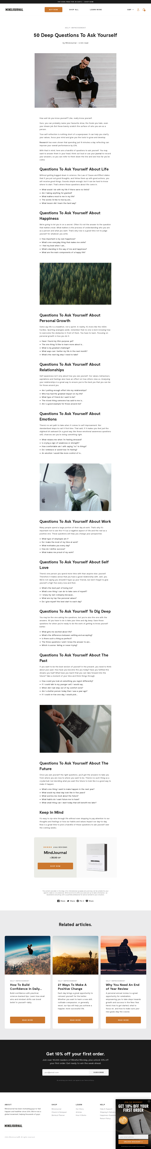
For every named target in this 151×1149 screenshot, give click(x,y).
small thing (52, 802)
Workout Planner (58, 1115)
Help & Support (106, 1109)
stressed (77, 439)
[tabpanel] (27, 982)
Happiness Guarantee (108, 1115)
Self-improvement (75, 28)
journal (99, 153)
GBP (129, 10)
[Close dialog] (149, 1101)
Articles (79, 1112)
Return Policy (105, 1118)
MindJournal (56, 1109)
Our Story (80, 1109)
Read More (27, 1020)
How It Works (81, 1115)
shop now (55, 866)
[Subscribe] (99, 1072)
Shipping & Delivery (108, 1112)
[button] (143, 9)
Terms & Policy (89, 1080)
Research (44, 142)
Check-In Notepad (59, 1112)
